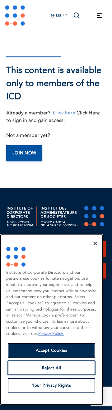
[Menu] (99, 15)
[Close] (95, 243)
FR (65, 15)
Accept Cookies (52, 350)
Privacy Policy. (51, 333)
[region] (51, 319)
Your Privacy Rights (51, 385)
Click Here (88, 112)
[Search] (77, 15)
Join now (24, 153)
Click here (64, 112)
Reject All (51, 368)
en (58, 15)
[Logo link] (15, 15)
